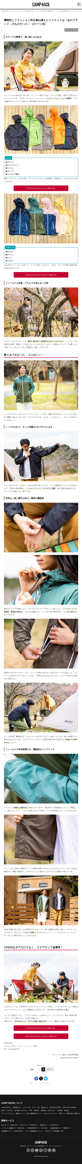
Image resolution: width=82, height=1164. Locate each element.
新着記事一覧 (17, 1107)
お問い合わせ (51, 1110)
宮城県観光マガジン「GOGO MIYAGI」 (12, 1131)
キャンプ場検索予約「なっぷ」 (35, 1131)
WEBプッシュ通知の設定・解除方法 (69, 1113)
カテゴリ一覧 (26, 1107)
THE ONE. (10, 1110)
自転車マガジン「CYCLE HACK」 (49, 1125)
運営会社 (36, 1110)
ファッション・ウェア (37, 1083)
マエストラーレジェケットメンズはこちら (41, 188)
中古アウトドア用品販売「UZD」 (55, 1131)
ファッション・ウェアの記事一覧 (23, 11)
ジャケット (48, 1083)
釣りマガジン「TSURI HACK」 (29, 1125)
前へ (33, 1069)
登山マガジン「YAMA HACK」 (10, 1125)
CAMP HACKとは (6, 1107)
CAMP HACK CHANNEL (69, 1107)
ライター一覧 (35, 1107)
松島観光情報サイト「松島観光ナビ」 (61, 1128)
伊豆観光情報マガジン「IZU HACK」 (38, 1128)
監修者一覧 (44, 1107)
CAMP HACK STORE (55, 1107)
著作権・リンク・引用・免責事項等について (28, 1113)
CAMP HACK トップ (7, 11)
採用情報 (43, 1110)
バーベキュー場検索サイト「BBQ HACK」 (13, 1128)
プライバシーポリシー (7, 1113)
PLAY (30, 1110)
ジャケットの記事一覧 (40, 11)
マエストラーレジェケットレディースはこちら (41, 275)
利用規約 (66, 1110)
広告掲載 (59, 1110)
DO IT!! (3, 1110)
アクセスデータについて (50, 1113)
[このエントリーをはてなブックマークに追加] (46, 1078)
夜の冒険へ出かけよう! (21, 1110)
